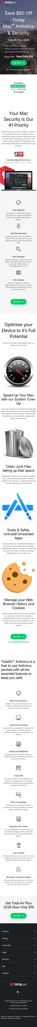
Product (5, 931)
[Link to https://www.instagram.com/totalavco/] (18, 992)
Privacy (5, 938)
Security (5, 959)
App (3, 966)
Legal (4, 952)
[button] (19, 62)
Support (5, 973)
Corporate (6, 945)
